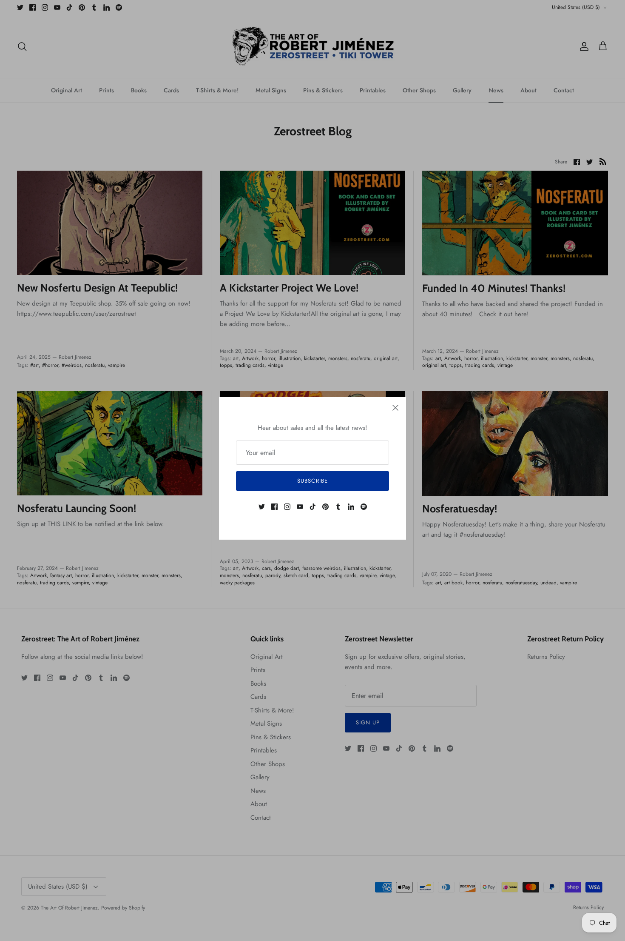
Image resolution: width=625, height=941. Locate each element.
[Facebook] (274, 506)
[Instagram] (287, 506)
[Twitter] (262, 506)
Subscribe (312, 481)
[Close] (395, 407)
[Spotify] (364, 506)
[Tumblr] (338, 506)
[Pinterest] (325, 506)
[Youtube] (300, 506)
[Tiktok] (313, 506)
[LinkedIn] (351, 506)
